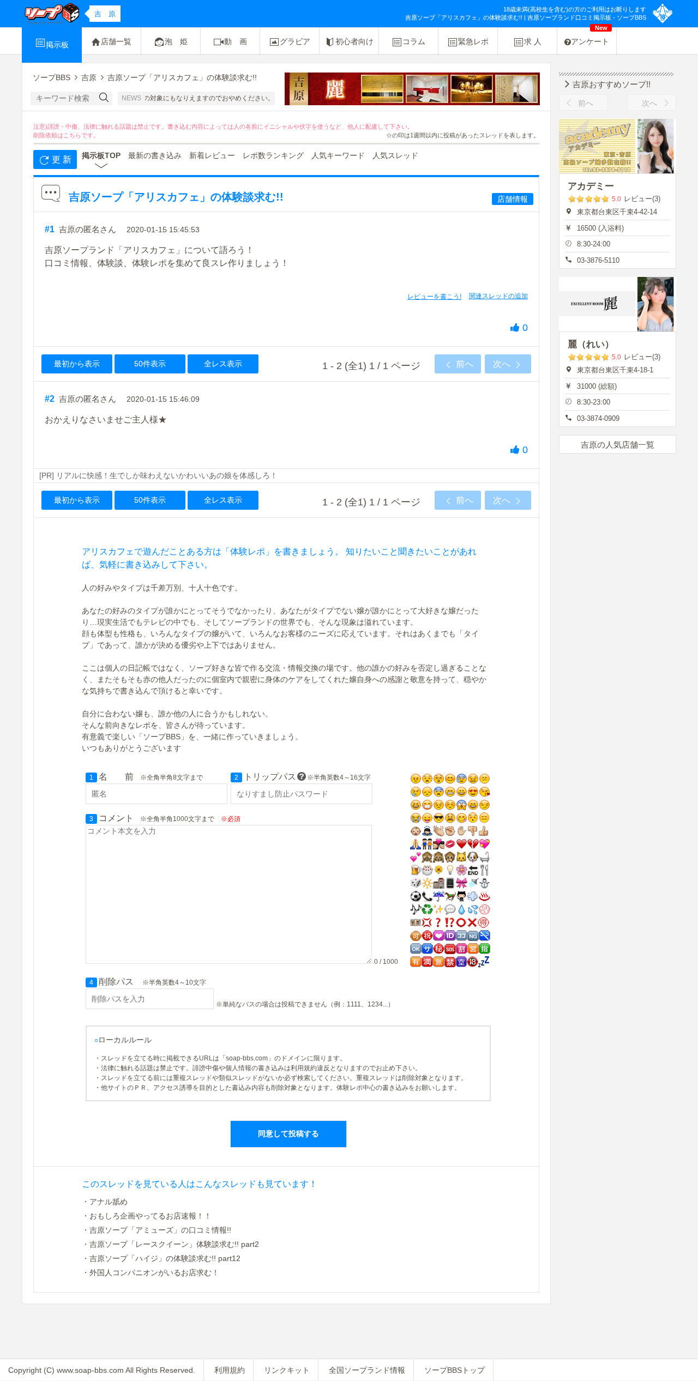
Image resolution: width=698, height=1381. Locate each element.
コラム (413, 41)
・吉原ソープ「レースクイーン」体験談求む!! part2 (170, 1244)
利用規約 (229, 1370)
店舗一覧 (116, 41)
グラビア (295, 41)
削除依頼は (48, 135)
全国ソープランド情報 (367, 1370)
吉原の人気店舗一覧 (617, 444)
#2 (50, 398)
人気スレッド (395, 155)
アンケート (590, 37)
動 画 (235, 41)
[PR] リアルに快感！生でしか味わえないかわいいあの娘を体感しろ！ (158, 475)
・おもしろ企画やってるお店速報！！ (147, 1215)
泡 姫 (176, 41)
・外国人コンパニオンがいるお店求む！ (150, 1272)
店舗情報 (512, 199)
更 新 (60, 159)
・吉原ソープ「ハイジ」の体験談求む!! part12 (161, 1258)
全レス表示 (223, 363)
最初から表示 (77, 363)
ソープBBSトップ (454, 1370)
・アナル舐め (105, 1201)
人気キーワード (338, 155)
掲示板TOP (101, 155)
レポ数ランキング (273, 155)
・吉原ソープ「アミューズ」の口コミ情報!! (156, 1230)
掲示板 (57, 44)
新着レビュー (212, 155)
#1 (50, 229)
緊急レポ (473, 41)
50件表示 (150, 363)
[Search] (104, 98)
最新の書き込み (155, 155)
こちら (72, 135)
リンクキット (287, 1370)
